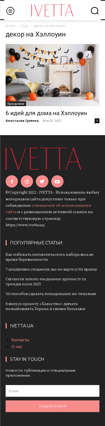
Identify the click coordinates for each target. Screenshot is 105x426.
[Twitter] (42, 181)
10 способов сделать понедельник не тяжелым (51, 293)
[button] (95, 11)
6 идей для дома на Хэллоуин (46, 113)
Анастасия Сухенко (22, 120)
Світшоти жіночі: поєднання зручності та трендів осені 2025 (46, 281)
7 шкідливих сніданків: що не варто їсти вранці (51, 269)
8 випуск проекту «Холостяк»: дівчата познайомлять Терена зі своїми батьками (45, 306)
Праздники (15, 104)
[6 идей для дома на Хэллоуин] (52, 75)
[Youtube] (57, 181)
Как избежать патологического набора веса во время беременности (50, 257)
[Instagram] (27, 181)
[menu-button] (10, 11)
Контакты (20, 339)
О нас (16, 346)
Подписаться (52, 406)
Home (10, 25)
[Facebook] (12, 181)
